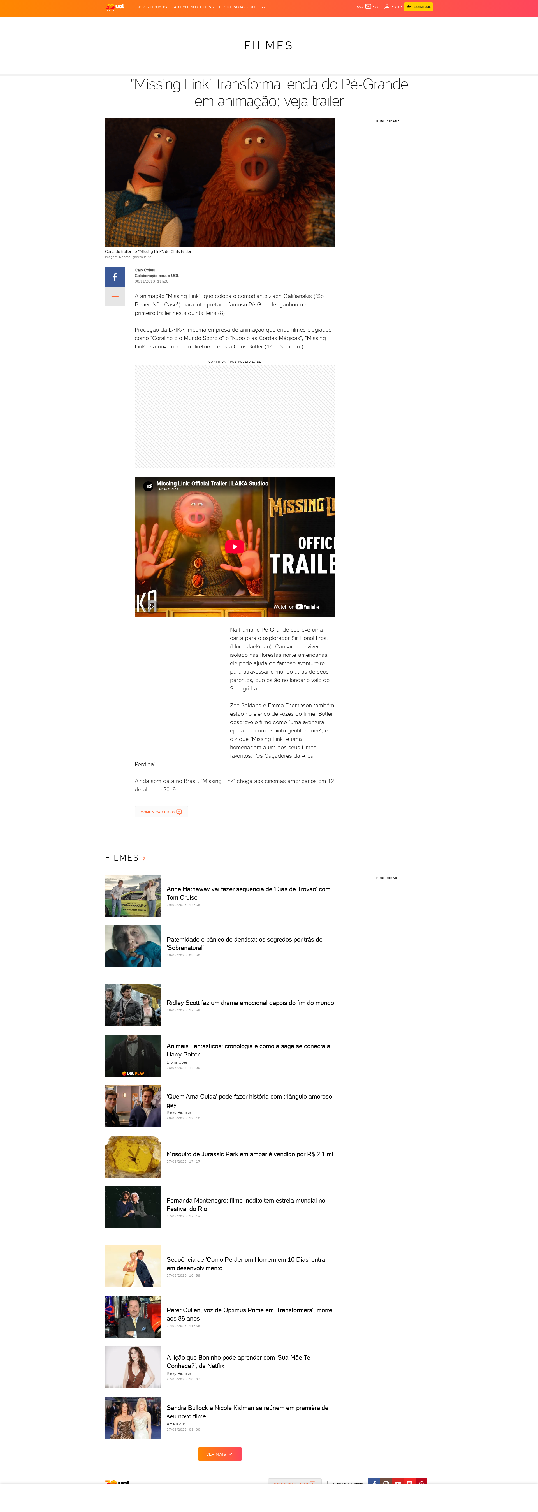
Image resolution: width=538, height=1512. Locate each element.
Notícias (168, 22)
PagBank (240, 7)
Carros (204, 22)
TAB (377, 22)
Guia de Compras (423, 22)
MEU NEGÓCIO (194, 7)
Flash (133, 22)
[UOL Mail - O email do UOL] (373, 6)
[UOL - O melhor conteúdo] (115, 7)
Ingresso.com (148, 7)
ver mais (216, 1454)
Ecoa (332, 22)
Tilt (323, 22)
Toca (399, 22)
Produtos (116, 22)
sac (360, 7)
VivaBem (310, 22)
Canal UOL (349, 22)
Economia (223, 22)
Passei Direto (219, 7)
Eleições (149, 22)
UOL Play (257, 7)
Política (187, 22)
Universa (291, 22)
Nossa (367, 22)
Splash (273, 22)
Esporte (256, 22)
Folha (240, 22)
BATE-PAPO (172, 7)
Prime (387, 22)
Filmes (269, 45)
